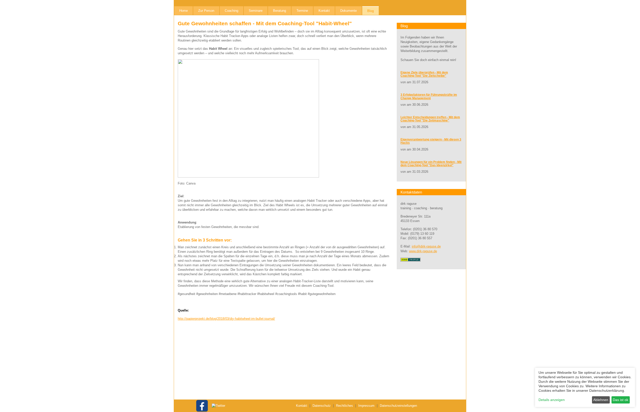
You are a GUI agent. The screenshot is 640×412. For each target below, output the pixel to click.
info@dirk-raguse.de (426, 246)
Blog (370, 11)
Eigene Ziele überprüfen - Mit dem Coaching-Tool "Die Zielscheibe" (424, 74)
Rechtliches (344, 406)
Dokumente (348, 10)
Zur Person (206, 10)
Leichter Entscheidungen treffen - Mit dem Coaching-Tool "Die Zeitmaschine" (430, 119)
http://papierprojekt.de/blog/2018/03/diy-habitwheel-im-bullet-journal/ (226, 318)
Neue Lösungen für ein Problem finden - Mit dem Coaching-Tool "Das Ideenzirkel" (431, 163)
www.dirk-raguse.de (423, 251)
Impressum (366, 406)
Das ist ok (620, 400)
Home (183, 10)
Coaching (231, 10)
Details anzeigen (551, 400)
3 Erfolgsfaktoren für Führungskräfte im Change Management (428, 96)
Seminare (255, 10)
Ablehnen (600, 400)
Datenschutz (321, 406)
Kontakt (324, 10)
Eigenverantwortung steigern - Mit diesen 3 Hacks (430, 141)
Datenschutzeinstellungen (398, 406)
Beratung (279, 10)
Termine (302, 10)
